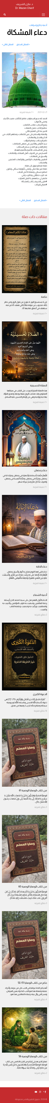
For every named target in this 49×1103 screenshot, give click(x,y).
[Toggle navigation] (43, 14)
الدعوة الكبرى (40, 694)
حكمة (44, 296)
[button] (44, 1092)
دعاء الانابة (41, 566)
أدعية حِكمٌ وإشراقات (38, 25)
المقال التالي (8, 44)
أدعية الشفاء (40, 594)
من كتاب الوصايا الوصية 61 (33, 790)
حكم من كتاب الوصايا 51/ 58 (32, 982)
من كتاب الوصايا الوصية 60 (32, 886)
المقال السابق (22, 44)
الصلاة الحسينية (38, 385)
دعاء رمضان (40, 470)
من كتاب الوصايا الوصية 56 (33, 1056)
